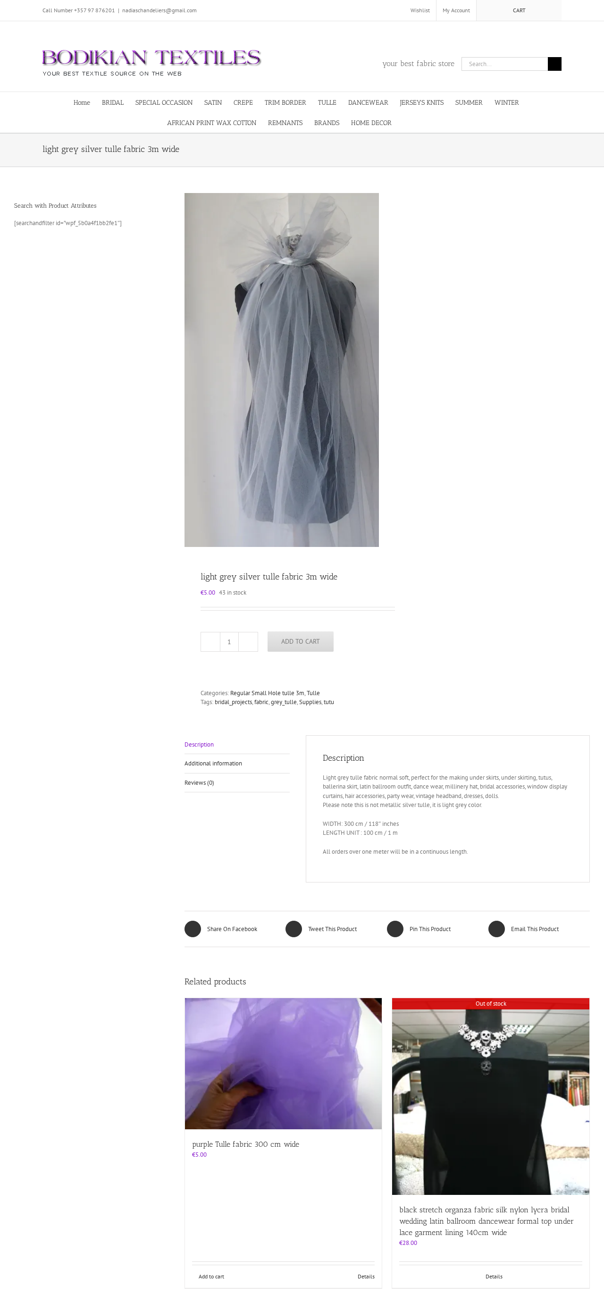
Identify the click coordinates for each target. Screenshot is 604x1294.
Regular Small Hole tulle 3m (267, 693)
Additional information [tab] (213, 763)
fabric (261, 702)
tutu (329, 702)
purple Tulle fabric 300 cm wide (245, 1144)
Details (366, 1276)
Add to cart (300, 641)
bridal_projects (233, 702)
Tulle (313, 693)
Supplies (310, 702)
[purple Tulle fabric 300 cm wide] (283, 1063)
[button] (423, 122)
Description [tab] (199, 744)
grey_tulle (284, 702)
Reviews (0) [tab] (199, 783)
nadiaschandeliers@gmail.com (159, 10)
